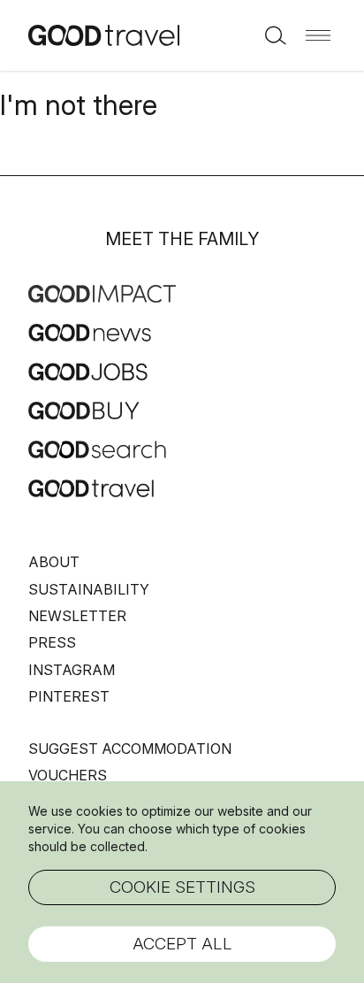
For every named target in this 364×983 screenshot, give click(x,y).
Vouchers (67, 775)
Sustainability (88, 589)
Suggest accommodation (129, 748)
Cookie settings (182, 887)
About (54, 562)
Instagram (71, 670)
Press (52, 642)
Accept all (182, 943)
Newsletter (77, 616)
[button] (318, 35)
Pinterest (69, 696)
